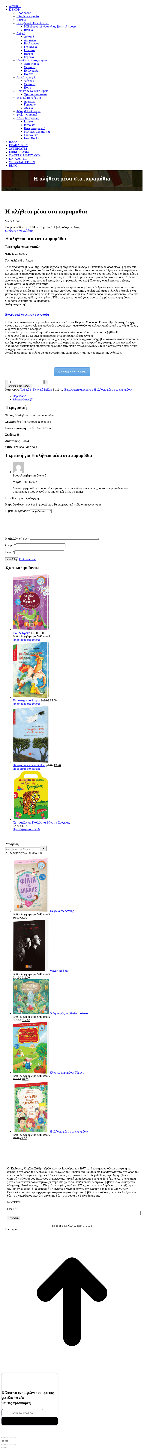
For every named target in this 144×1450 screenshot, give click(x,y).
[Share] (6, 1444)
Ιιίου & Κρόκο (22, 633)
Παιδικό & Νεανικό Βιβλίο (36, 389)
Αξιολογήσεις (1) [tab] (23, 399)
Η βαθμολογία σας (17, 510)
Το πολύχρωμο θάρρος (27, 700)
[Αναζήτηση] (43, 848)
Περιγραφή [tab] (19, 396)
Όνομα (10, 545)
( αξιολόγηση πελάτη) (19, 230)
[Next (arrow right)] (6, 1447)
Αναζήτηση (12, 844)
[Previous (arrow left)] (3, 1447)
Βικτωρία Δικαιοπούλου (78, 389)
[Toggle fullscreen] (10, 1444)
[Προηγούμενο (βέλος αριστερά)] (3, 1441)
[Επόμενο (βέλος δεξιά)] (6, 1441)
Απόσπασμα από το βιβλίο (72, 371)
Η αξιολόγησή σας (17, 538)
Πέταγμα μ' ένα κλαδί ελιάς (29, 765)
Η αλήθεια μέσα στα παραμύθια (113, 389)
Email (9, 552)
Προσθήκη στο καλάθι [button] (26, 639)
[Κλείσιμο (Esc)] (14, 1437)
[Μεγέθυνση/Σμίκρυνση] (3, 1437)
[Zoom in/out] (14, 1444)
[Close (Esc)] (3, 1444)
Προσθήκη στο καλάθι (19, 386)
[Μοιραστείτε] (10, 1437)
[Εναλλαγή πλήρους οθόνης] (6, 1437)
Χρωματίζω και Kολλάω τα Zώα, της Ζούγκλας (41, 822)
